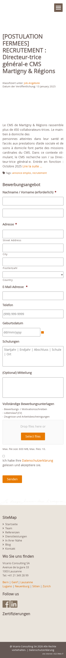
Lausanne (26, 582)
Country (8, 280)
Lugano (7, 586)
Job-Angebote (32, 83)
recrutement (39, 173)
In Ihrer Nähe (13, 540)
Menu (58, 7)
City (5, 254)
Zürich (47, 586)
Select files (33, 436)
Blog (8, 544)
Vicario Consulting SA (25, 646)
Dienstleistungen (16, 536)
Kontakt (10, 548)
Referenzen (12, 532)
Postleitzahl (10, 268)
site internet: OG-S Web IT (52, 654)
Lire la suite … (32, 166)
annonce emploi (21, 173)
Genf (15, 582)
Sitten (36, 586)
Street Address (12, 240)
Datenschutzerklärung (37, 460)
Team (8, 528)
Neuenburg (22, 586)
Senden (12, 479)
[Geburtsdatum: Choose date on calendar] (42, 332)
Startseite (11, 524)
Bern (6, 582)
